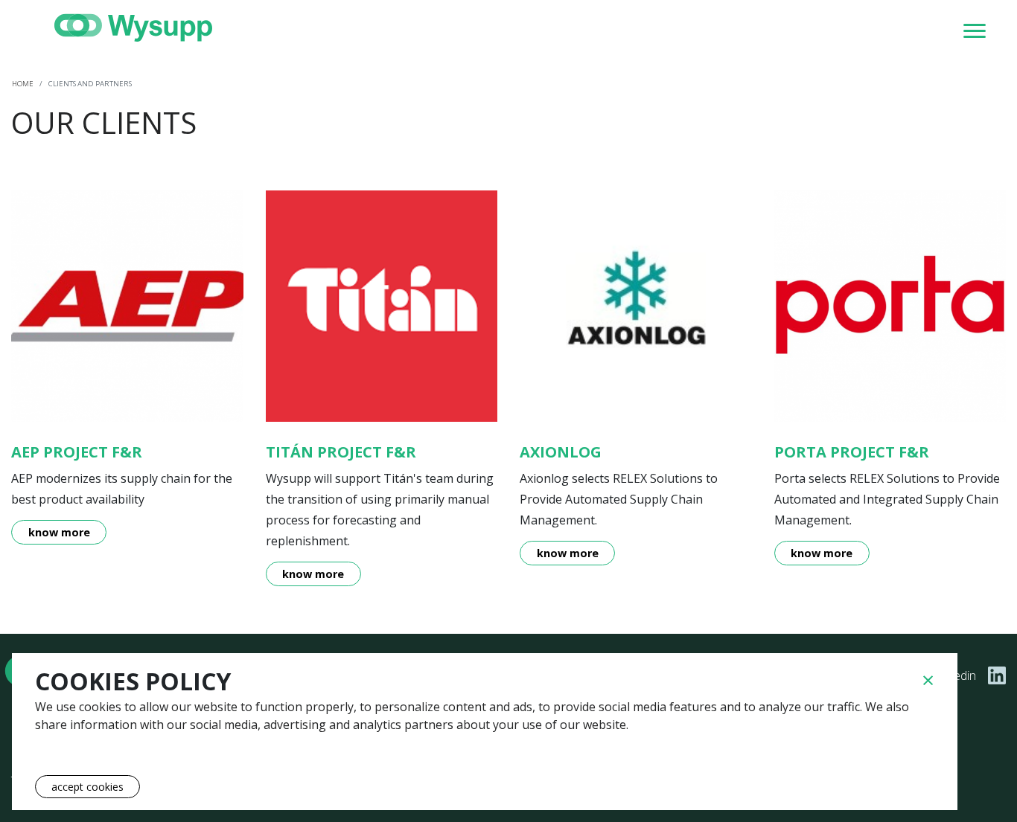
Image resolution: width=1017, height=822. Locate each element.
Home (23, 84)
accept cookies (87, 787)
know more (59, 532)
